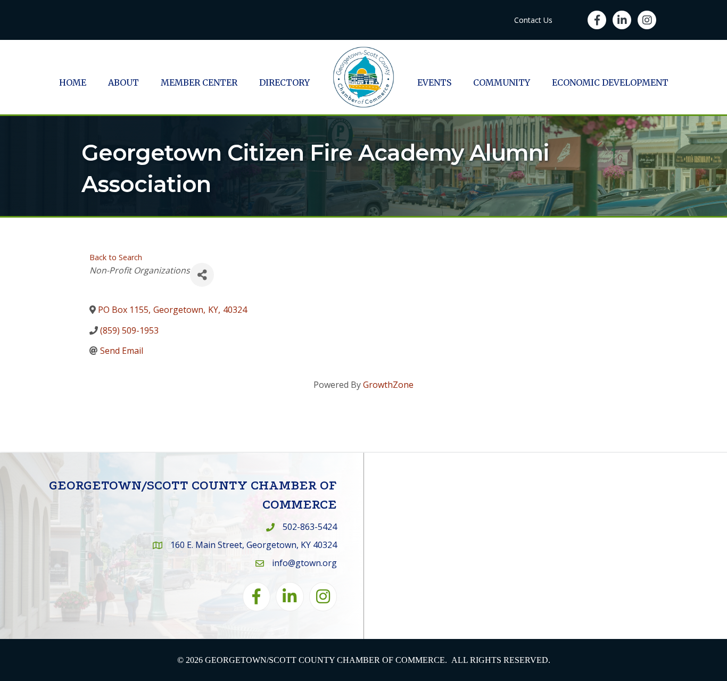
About (123, 82)
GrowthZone (388, 385)
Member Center (199, 82)
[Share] (202, 275)
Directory (284, 82)
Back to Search (115, 257)
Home (72, 82)
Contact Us (533, 20)
